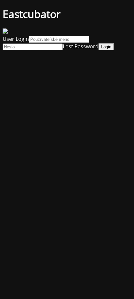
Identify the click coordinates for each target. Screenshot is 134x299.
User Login (16, 38)
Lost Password (81, 46)
